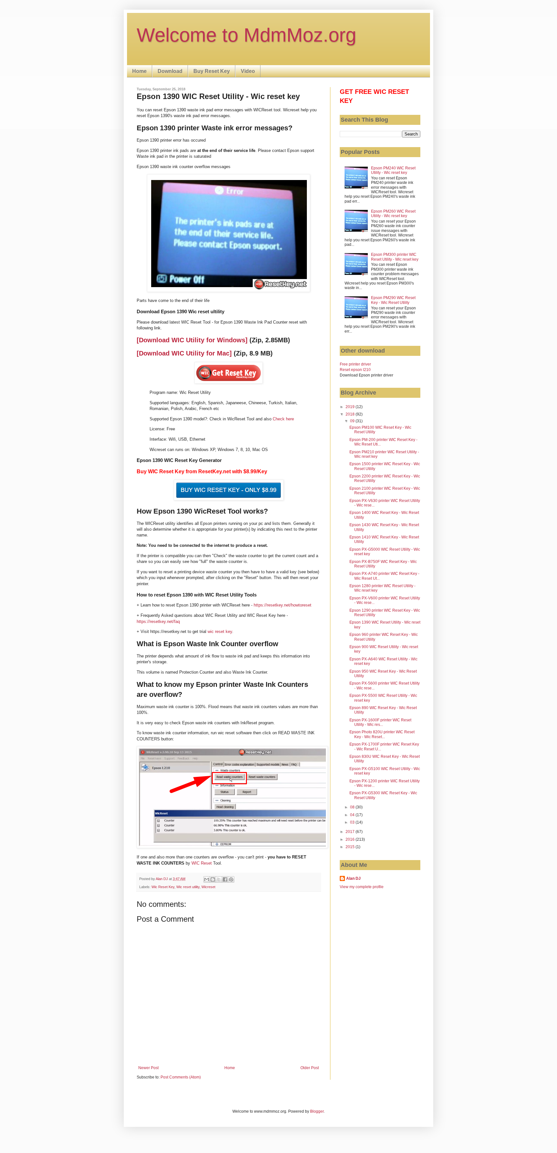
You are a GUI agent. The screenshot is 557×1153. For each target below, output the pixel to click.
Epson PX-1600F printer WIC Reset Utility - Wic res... (380, 722)
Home (139, 71)
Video (248, 71)
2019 (351, 407)
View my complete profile (362, 887)
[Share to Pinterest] (231, 879)
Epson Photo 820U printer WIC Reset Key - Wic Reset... (382, 734)
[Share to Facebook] (225, 879)
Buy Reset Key (211, 71)
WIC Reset (201, 863)
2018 (351, 414)
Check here (283, 418)
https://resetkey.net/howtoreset (282, 605)
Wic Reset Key (162, 887)
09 (353, 421)
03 (353, 822)
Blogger (317, 1111)
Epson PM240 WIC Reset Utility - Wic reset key (393, 170)
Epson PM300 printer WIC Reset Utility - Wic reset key (394, 256)
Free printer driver (355, 364)
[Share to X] (219, 879)
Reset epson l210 (355, 369)
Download (170, 71)
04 (353, 815)
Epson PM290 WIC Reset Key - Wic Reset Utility (393, 300)
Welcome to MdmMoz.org (246, 35)
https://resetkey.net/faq (158, 621)
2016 (351, 839)
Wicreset (208, 887)
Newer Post (148, 1068)
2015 (351, 847)
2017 (351, 831)
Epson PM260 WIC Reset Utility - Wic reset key (393, 213)
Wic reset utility (188, 887)
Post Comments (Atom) (181, 1077)
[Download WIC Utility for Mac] (184, 353)
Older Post (309, 1068)
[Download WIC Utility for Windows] (192, 340)
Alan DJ (353, 878)
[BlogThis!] (213, 879)
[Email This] (206, 879)
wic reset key (220, 631)
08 (353, 807)
